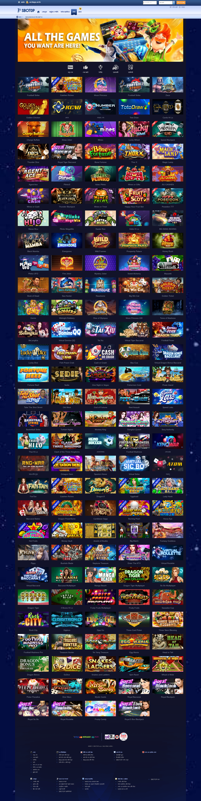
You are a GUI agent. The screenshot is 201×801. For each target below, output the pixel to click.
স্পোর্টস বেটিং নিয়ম (122, 781)
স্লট (34, 762)
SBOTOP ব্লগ (155, 779)
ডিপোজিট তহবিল (120, 757)
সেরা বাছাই (35, 757)
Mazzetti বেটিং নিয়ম (88, 760)
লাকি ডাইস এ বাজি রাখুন (64, 762)
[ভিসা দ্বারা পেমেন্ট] (76, 738)
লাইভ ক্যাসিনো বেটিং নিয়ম (124, 784)
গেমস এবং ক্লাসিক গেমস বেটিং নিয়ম (126, 786)
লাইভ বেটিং (35, 786)
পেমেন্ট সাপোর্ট (62, 789)
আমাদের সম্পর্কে (62, 781)
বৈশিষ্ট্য (34, 760)
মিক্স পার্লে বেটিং (36, 789)
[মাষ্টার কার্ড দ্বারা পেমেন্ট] (80, 738)
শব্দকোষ (86, 789)
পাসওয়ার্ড (162, 2)
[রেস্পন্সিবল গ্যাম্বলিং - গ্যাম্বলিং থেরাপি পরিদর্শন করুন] (107, 737)
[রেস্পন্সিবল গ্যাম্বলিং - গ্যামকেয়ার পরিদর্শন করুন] (112, 737)
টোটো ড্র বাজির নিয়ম (88, 755)
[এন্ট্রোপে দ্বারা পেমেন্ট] (92, 738)
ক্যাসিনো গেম (36, 769)
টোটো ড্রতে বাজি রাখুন (64, 755)
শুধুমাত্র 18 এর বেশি (123, 789)
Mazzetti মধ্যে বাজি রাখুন (65, 760)
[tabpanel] (100, 40)
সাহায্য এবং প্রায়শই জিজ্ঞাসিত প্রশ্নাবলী (94, 784)
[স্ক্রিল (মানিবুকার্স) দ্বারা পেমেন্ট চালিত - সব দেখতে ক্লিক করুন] (96, 738)
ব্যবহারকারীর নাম (148, 2)
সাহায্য (183, 7)
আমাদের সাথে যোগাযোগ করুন (92, 781)
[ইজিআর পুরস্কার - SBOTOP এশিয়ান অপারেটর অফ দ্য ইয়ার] (123, 737)
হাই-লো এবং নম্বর (37, 765)
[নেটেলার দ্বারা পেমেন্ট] (87, 738)
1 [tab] (100, 57)
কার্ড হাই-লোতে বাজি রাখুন (65, 757)
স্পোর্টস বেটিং (36, 781)
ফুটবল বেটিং (35, 784)
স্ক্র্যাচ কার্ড (35, 772)
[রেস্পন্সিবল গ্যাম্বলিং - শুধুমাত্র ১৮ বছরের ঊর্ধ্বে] (117, 738)
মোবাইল (23, 2)
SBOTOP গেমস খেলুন (122, 760)
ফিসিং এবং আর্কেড (37, 767)
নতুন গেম (35, 755)
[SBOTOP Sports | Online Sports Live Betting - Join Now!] (25, 11)
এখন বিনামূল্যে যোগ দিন (35, 2)
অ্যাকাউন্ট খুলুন (119, 755)
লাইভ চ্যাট (174, 7)
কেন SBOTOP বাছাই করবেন (66, 784)
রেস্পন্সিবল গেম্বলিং (63, 786)
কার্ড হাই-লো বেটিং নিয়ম (89, 757)
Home (38, 12)
